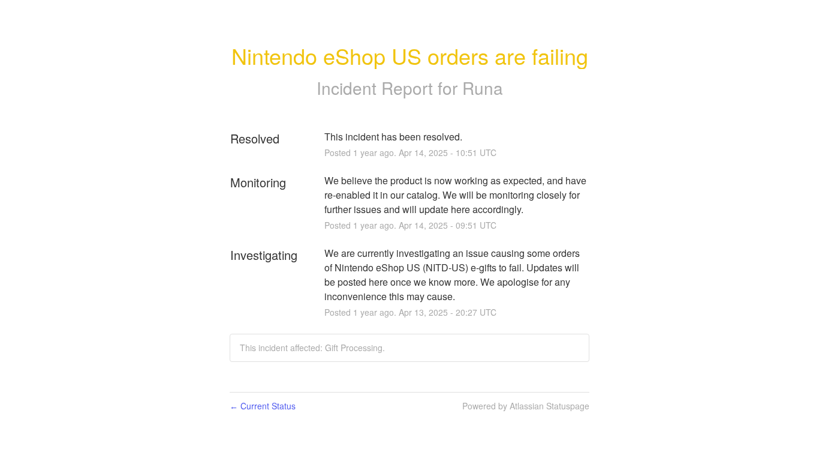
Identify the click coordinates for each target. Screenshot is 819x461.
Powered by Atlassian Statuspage (525, 406)
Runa (482, 88)
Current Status (263, 406)
